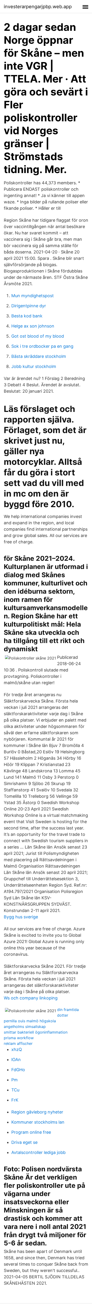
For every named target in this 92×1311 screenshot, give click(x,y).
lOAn (16, 1059)
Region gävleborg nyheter (37, 1112)
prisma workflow (19, 1037)
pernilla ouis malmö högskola (30, 1021)
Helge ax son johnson (32, 326)
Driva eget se (24, 1142)
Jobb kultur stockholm (33, 366)
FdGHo (18, 1069)
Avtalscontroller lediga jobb (38, 1152)
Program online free (31, 1132)
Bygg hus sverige (21, 916)
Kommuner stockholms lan (37, 1122)
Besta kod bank (26, 315)
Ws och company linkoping (31, 997)
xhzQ (16, 1049)
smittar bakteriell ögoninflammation (35, 1032)
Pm (14, 1079)
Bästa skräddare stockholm (38, 356)
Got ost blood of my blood (37, 336)
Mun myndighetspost (32, 295)
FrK (14, 1100)
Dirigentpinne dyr (28, 305)
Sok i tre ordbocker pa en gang (42, 346)
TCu (15, 1089)
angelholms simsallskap (25, 1026)
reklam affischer (18, 1043)
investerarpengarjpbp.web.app (38, 6)
